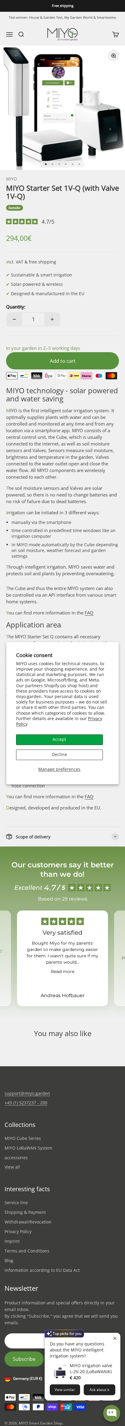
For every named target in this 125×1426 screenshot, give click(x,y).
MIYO (11, 179)
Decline (59, 754)
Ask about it (99, 1389)
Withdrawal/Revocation (28, 1222)
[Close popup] (114, 1338)
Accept (59, 739)
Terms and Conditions (27, 1251)
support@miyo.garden (27, 1093)
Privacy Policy (18, 1231)
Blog (9, 1260)
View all (12, 1167)
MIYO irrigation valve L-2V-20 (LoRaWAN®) (91, 1368)
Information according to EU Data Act (42, 1270)
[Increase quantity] (52, 319)
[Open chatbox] (111, 1413)
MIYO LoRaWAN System (28, 1148)
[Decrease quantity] (14, 319)
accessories (16, 1157)
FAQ (89, 613)
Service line (16, 1202)
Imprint (12, 1241)
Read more (62, 971)
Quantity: (15, 307)
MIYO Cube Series (23, 1138)
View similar (65, 1389)
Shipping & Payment (25, 1212)
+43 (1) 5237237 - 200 (26, 1102)
